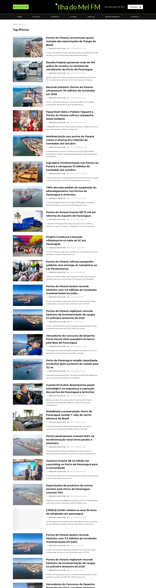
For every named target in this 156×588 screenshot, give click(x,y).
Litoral (73, 17)
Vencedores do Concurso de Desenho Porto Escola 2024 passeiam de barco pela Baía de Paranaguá (70, 339)
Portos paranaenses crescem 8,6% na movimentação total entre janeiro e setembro (70, 440)
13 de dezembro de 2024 (77, 346)
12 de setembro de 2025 (77, 198)
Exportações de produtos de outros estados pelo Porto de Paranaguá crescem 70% (69, 489)
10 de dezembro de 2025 (77, 122)
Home (19, 17)
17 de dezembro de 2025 (77, 98)
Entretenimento (112, 17)
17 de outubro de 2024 (77, 447)
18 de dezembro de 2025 (77, 73)
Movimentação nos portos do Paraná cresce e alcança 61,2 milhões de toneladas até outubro (70, 140)
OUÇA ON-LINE (22, 7)
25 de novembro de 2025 (77, 173)
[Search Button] (140, 7)
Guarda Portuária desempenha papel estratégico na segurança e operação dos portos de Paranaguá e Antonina (70, 388)
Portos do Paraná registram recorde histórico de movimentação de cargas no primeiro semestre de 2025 (70, 314)
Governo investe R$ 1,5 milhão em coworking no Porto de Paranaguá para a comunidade (72, 464)
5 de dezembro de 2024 (77, 371)
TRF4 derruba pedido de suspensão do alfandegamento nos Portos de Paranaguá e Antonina (71, 191)
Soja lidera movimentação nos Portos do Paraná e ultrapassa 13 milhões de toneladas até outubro (72, 166)
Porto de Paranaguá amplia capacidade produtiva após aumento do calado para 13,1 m (72, 364)
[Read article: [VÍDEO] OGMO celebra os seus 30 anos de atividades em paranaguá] (28, 519)
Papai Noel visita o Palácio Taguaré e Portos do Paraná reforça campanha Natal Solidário (69, 115)
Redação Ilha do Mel (57, 48)
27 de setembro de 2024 (77, 496)
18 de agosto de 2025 (76, 247)
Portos (91, 17)
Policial (36, 17)
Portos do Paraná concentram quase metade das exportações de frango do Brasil (71, 41)
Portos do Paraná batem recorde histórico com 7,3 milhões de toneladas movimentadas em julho (71, 290)
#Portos (24, 24)
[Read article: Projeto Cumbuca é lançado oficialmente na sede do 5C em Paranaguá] (28, 246)
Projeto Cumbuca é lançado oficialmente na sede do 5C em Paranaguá (66, 240)
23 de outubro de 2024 (77, 422)
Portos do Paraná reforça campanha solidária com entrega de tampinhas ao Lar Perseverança (71, 265)
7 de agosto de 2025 (76, 297)
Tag (19, 24)
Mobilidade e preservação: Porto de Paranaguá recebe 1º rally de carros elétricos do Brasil (69, 415)
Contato (135, 17)
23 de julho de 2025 (75, 321)
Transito (55, 17)
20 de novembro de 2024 (77, 395)
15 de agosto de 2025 (76, 272)
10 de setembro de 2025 (77, 219)
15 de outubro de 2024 (77, 471)
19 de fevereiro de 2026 (77, 48)
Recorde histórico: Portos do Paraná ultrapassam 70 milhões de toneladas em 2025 (70, 91)
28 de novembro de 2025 (77, 147)
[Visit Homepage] (78, 6)
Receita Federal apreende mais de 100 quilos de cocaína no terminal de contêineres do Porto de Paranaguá (70, 66)
